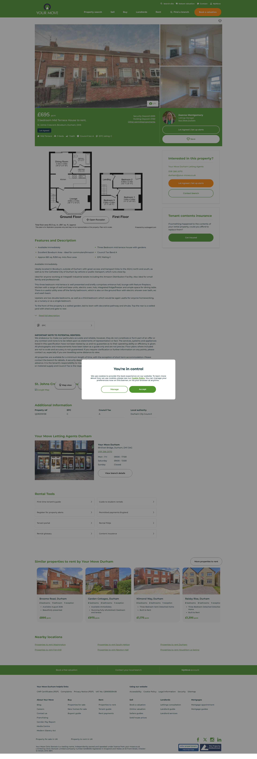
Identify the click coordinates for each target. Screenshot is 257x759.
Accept (142, 389)
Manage (114, 389)
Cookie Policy (138, 378)
